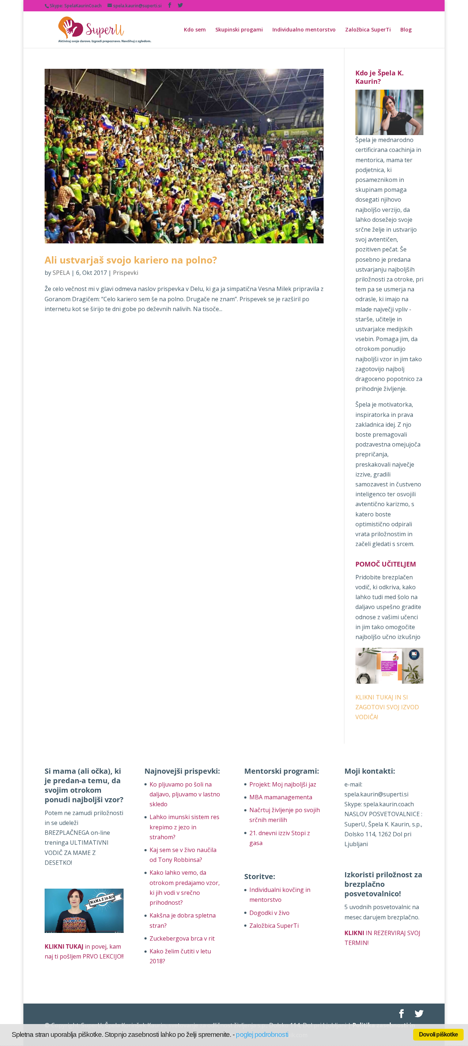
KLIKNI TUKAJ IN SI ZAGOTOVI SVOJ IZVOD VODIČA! (387, 707)
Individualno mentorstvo (304, 30)
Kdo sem (195, 30)
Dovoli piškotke (438, 1034)
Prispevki (125, 273)
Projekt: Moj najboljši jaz (282, 784)
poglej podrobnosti (262, 1034)
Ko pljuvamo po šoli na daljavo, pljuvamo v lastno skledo (185, 794)
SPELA (61, 273)
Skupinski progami (239, 30)
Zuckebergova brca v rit (182, 938)
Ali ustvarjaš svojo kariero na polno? (131, 259)
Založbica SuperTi (368, 30)
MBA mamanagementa (280, 797)
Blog (406, 30)
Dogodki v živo (269, 913)
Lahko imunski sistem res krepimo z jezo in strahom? (184, 827)
